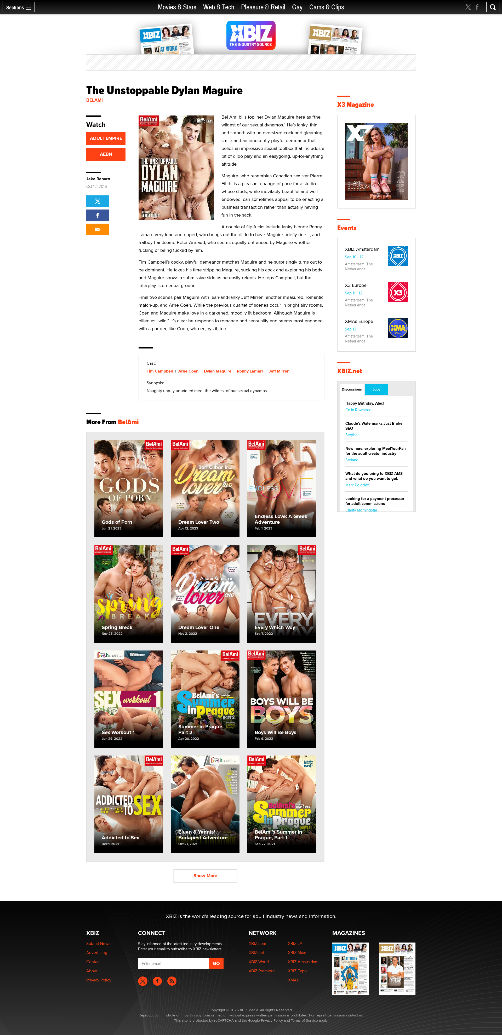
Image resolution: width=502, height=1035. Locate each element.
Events (346, 228)
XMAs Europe (359, 321)
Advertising (96, 953)
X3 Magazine (355, 105)
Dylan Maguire (217, 371)
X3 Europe (356, 285)
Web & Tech (218, 7)
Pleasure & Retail (263, 7)
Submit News (98, 943)
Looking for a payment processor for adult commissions (374, 501)
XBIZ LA (295, 943)
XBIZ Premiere (262, 971)
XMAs (293, 980)
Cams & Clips (326, 7)
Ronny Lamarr (250, 371)
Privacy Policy (98, 980)
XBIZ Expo (297, 971)
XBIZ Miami (298, 953)
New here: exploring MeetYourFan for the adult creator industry (375, 451)
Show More (205, 875)
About (92, 971)
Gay (297, 7)
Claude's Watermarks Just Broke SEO (373, 426)
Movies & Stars (177, 7)
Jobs (376, 389)
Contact (93, 962)
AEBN (106, 154)
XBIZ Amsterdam (362, 249)
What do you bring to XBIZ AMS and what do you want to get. (374, 476)
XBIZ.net (349, 371)
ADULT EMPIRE (106, 138)
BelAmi (94, 100)
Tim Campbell (160, 371)
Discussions (352, 389)
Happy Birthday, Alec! (364, 403)
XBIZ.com (257, 943)
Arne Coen (188, 371)
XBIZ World (259, 962)
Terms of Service (304, 1020)
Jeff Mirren (279, 371)
